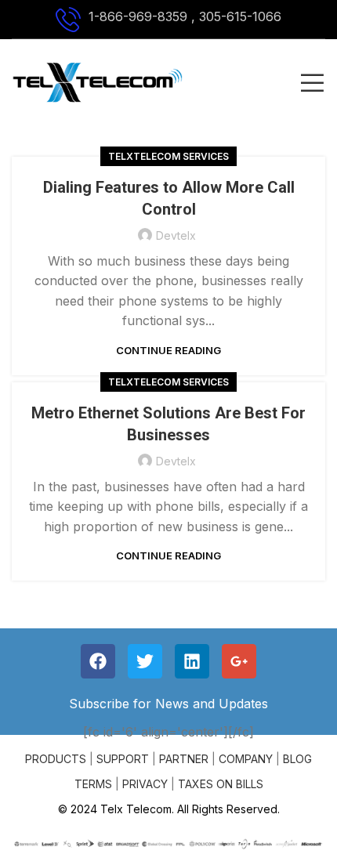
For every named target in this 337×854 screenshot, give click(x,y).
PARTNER (183, 758)
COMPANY (246, 758)
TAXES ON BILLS (220, 784)
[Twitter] (145, 661)
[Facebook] (98, 661)
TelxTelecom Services (168, 156)
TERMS (93, 784)
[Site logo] (97, 81)
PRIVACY (145, 784)
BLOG (297, 758)
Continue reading (168, 351)
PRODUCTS (55, 758)
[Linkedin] (192, 661)
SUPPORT (122, 758)
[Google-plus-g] (239, 661)
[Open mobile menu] (312, 82)
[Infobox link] (168, 19)
